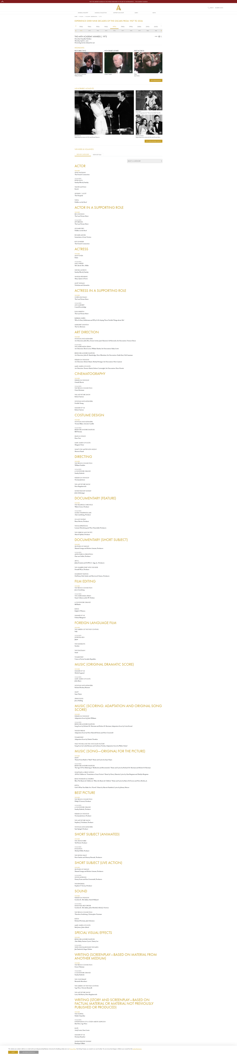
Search (212, 7)
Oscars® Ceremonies (91, 16)
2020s (156, 26)
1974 (98, 30)
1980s (123, 26)
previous (76, 26)
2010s (147, 26)
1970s (114, 26)
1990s (131, 26)
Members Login (219, 7)
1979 (139, 30)
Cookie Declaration (137, 1049)
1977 (122, 30)
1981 (156, 30)
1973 (89, 30)
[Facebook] (159, 36)
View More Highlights (156, 80)
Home (76, 16)
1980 (147, 30)
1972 (81, 30)
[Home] (118, 7)
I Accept (13, 1052)
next (161, 26)
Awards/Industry (83, 12)
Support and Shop (118, 12)
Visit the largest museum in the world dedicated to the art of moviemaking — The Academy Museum (118, 1)
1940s (89, 26)
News (154, 12)
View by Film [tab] (97, 155)
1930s (81, 26)
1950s (98, 26)
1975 (106, 30)
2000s (139, 26)
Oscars (81, 16)
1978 (131, 30)
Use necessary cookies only (28, 1052)
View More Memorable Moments (153, 141)
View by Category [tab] (83, 154)
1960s (106, 26)
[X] (161, 36)
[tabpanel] (118, 601)
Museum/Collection (101, 12)
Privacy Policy (73, 1049)
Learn (136, 12)
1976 (114, 30)
